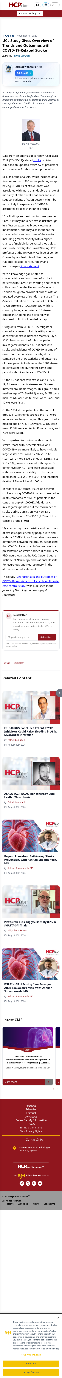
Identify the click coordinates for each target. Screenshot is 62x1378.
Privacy (31, 1124)
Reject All (31, 1363)
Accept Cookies (31, 1372)
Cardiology (19, 662)
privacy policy (11, 646)
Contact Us (31, 1116)
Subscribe (45, 637)
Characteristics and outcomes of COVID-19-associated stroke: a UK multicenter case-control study (30, 581)
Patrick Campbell (16, 739)
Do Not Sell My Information (31, 1120)
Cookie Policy (52, 1348)
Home (10, 1203)
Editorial (31, 1113)
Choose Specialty (27, 13)
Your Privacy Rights (31, 1131)
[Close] (58, 1317)
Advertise (31, 1109)
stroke (37, 160)
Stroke (7, 662)
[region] (31, 1345)
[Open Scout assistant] (45, 4)
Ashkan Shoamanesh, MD (20, 868)
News (36, 1203)
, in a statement (29, 266)
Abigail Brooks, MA (17, 930)
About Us (31, 1105)
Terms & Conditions (31, 1127)
